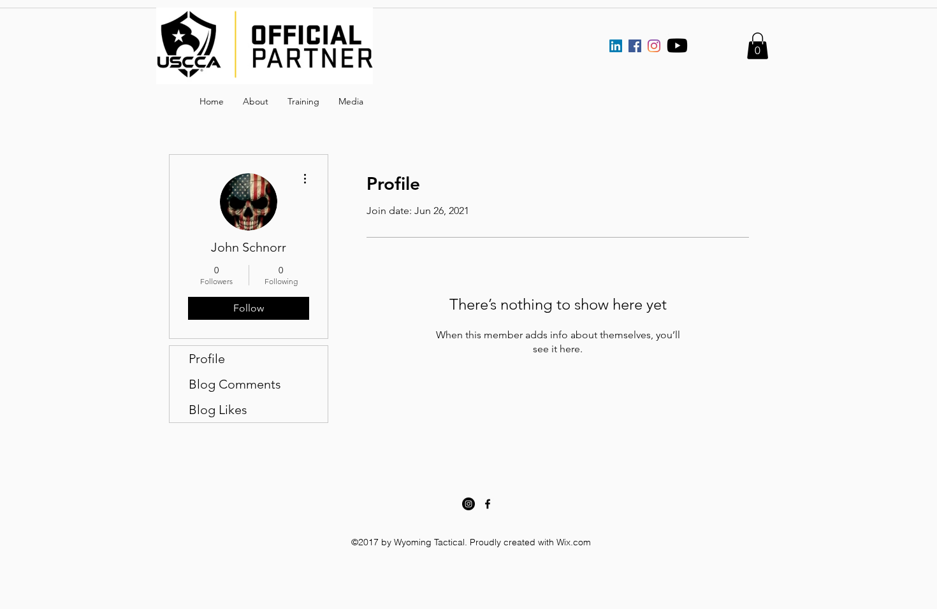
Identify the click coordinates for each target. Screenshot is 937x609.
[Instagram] (654, 45)
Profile (207, 358)
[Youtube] (677, 45)
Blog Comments (235, 384)
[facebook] (487, 504)
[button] (757, 45)
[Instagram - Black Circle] (468, 504)
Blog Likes (218, 409)
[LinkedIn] (615, 45)
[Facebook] (634, 45)
